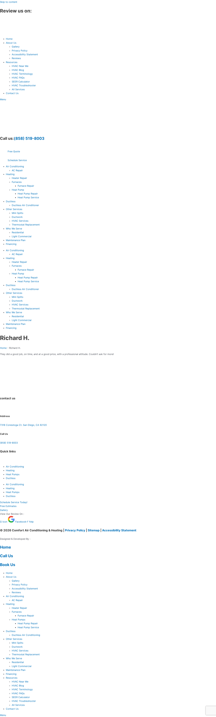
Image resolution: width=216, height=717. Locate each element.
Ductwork (17, 216)
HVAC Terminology (22, 73)
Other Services (14, 209)
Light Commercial (21, 236)
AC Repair (17, 170)
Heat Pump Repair (28, 193)
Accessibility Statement (25, 54)
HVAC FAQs (18, 77)
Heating (10, 174)
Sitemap (94, 530)
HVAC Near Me (20, 66)
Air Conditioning (15, 166)
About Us (11, 42)
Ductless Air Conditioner (25, 205)
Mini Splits (17, 213)
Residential (18, 232)
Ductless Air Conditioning (26, 635)
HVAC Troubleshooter (24, 85)
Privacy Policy (19, 50)
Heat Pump (18, 189)
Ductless (10, 201)
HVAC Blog (18, 69)
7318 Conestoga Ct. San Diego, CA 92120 (23, 424)
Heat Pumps (12, 474)
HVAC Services (20, 220)
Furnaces (17, 181)
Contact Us (12, 93)
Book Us (7, 564)
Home (9, 38)
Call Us (6, 556)
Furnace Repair (26, 185)
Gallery (16, 46)
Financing (11, 244)
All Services (18, 89)
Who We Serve (14, 228)
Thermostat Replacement (26, 224)
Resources (11, 62)
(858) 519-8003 (29, 138)
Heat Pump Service (28, 197)
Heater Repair (19, 178)
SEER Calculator (21, 81)
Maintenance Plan (15, 240)
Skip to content (8, 1)
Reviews (16, 58)
